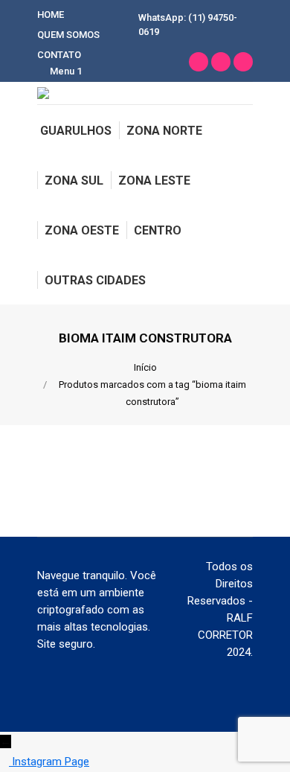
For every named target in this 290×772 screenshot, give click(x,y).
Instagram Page (50, 761)
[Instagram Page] (6, 761)
